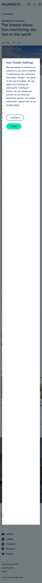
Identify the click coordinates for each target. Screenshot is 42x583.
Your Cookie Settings (19, 62)
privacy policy (12, 105)
